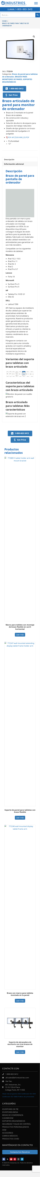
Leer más (20, 634)
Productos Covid (10, 1139)
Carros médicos (10, 1136)
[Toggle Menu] (36, 3)
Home (4, 21)
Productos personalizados (15, 1127)
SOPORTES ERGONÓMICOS (13, 1121)
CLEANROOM (7, 1118)
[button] (34, 37)
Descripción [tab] (9, 159)
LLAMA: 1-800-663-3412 (20, 9)
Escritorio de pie (10, 1109)
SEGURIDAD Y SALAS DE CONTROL (16, 1124)
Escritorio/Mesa (10, 1112)
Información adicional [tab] (14, 164)
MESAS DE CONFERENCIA (12, 1115)
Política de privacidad (26, 1097)
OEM (4, 1130)
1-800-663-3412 (12, 1074)
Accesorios (7, 1133)
